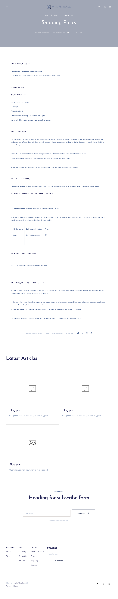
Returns (34, 565)
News (56, 15)
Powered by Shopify (12, 586)
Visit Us (22, 561)
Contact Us (23, 556)
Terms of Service (37, 552)
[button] (7, 6)
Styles (8, 552)
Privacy (34, 556)
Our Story (22, 552)
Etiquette (9, 556)
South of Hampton (18, 583)
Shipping (34, 561)
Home (46, 15)
